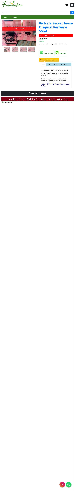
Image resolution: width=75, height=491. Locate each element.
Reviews (63, 64)
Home (5, 17)
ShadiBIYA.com (56, 99)
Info (43, 64)
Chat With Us (48, 53)
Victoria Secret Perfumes (62, 84)
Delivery (55, 64)
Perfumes (14, 17)
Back (41, 60)
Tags (48, 64)
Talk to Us (62, 53)
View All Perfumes (52, 60)
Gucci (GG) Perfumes (47, 84)
